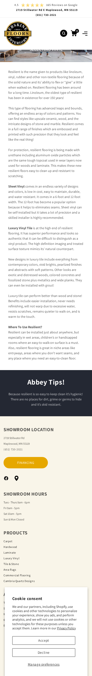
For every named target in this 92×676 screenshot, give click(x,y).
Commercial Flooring (17, 575)
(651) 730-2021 (13, 449)
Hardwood (10, 547)
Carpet (8, 541)
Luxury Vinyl (11, 558)
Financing (25, 463)
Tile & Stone (11, 564)
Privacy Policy (66, 628)
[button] (84, 33)
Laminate (10, 552)
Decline (44, 652)
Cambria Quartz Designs (19, 581)
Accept (43, 640)
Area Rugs (10, 569)
